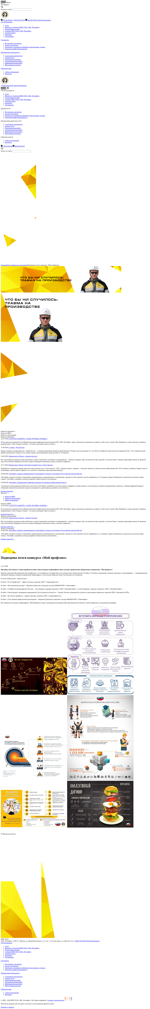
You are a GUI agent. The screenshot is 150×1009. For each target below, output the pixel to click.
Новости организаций (20, 265)
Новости (9, 265)
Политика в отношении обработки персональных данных (25, 47)
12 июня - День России (16, 447)
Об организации (6, 22)
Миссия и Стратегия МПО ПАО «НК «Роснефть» (22, 27)
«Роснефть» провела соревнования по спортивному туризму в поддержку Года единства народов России (45, 474)
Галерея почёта (10, 33)
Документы (5, 40)
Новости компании (11, 500)
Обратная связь (6, 68)
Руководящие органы (12, 29)
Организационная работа (13, 61)
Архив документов (11, 45)
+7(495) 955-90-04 (19, 20)
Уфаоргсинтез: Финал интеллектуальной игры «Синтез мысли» (30, 465)
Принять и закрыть (7, 1007)
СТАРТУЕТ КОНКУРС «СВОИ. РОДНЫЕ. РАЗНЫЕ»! (28, 439)
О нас (7, 25)
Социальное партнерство (13, 56)
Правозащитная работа (13, 59)
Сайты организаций (12, 72)
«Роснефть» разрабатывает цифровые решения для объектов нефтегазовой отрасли (37, 482)
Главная (3, 265)
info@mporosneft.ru (44, 20)
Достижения (9, 36)
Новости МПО (10, 496)
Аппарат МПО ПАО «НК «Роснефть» (18, 31)
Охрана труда (9, 58)
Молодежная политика (13, 65)
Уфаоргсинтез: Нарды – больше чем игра (23, 456)
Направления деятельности (10, 52)
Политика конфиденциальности (16, 49)
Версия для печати (9, 834)
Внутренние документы (13, 43)
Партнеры (8, 35)
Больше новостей (7, 491)
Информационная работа (13, 63)
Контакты (8, 74)
